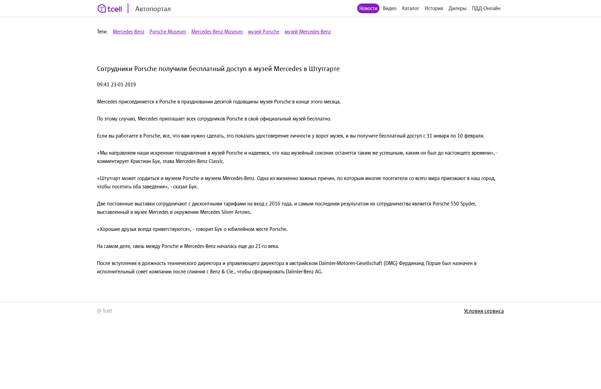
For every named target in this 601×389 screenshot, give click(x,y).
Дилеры (457, 8)
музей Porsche (263, 31)
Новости (368, 8)
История (434, 8)
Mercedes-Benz (128, 31)
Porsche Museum (168, 31)
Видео (389, 8)
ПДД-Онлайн (486, 8)
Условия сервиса (484, 310)
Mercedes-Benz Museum (217, 31)
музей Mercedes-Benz (308, 31)
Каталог (410, 8)
